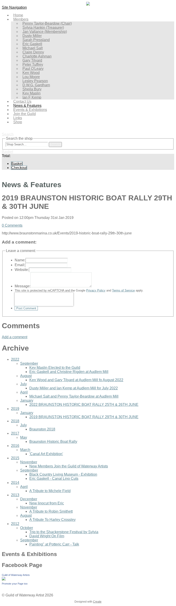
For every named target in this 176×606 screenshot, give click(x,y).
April (24, 392)
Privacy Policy (95, 290)
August (26, 376)
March (25, 450)
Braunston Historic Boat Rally (53, 441)
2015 (15, 458)
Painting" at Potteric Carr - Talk (54, 544)
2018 (15, 421)
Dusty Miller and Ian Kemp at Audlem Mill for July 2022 (73, 388)
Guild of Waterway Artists (16, 575)
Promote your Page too (15, 583)
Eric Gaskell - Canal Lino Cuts (53, 478)
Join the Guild (24, 114)
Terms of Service (123, 290)
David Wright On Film (46, 536)
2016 (15, 446)
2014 (15, 483)
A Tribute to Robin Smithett (51, 511)
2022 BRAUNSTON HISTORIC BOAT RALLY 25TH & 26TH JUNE (83, 405)
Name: (20, 260)
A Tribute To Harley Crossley (52, 520)
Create (97, 601)
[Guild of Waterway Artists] (4, 579)
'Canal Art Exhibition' (46, 454)
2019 (15, 409)
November (28, 462)
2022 (15, 359)
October (26, 528)
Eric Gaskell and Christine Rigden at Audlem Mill (68, 372)
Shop (17, 122)
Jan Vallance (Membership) (44, 32)
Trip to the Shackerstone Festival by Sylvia (63, 532)
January (26, 400)
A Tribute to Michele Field (50, 491)
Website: (22, 270)
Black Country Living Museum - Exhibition (63, 474)
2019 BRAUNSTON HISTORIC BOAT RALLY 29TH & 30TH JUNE (83, 417)
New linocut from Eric (46, 503)
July (23, 384)
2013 (15, 495)
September (29, 363)
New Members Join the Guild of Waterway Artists (68, 466)
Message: (22, 286)
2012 (15, 524)
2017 (15, 433)
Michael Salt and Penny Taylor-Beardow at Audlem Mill (73, 396)
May (23, 437)
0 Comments (12, 225)
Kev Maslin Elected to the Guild (54, 368)
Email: (20, 265)
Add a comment (14, 337)
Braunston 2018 (42, 429)
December (28, 499)
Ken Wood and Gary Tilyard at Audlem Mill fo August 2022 (76, 380)
